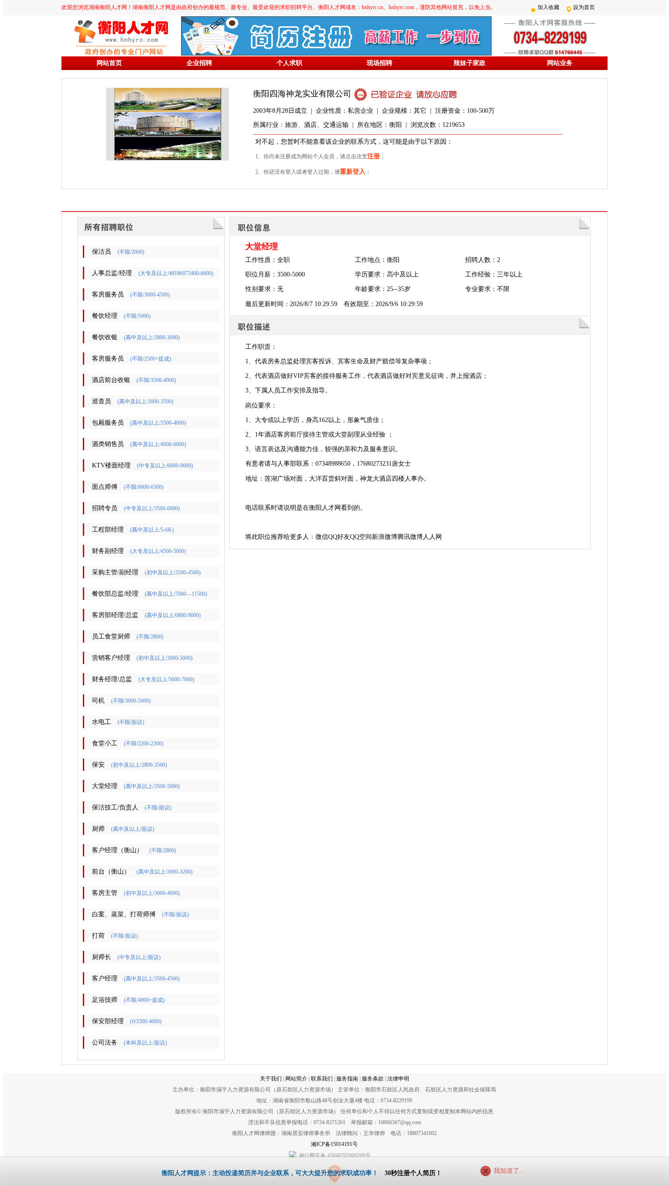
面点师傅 (104, 486)
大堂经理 (104, 786)
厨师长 (101, 957)
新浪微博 (384, 536)
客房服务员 (108, 294)
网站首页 (109, 63)
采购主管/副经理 (115, 572)
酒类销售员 (108, 444)
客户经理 (104, 978)
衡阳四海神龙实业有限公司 (302, 93)
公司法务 (104, 1042)
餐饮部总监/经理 (115, 593)
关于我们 (271, 1078)
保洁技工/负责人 (115, 807)
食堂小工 (104, 743)
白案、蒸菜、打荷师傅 (124, 914)
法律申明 (398, 1078)
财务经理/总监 (112, 679)
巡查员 (101, 401)
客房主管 (104, 893)
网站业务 (560, 63)
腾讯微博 (410, 536)
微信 (321, 536)
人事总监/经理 (112, 273)
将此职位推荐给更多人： (280, 536)
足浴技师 (104, 999)
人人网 (432, 536)
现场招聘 (379, 63)
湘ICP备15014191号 (334, 1144)
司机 (98, 700)
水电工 (101, 722)
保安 (98, 764)
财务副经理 (108, 551)
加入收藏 (548, 7)
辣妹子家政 (470, 63)
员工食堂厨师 (111, 636)
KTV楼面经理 (111, 465)
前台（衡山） (111, 871)
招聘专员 (104, 508)
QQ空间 (361, 536)
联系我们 (322, 1078)
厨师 (98, 828)
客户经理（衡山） (117, 850)
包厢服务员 (108, 422)
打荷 (98, 935)
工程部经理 (108, 529)
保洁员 (101, 251)
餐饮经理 (104, 315)
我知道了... (509, 1170)
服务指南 (347, 1078)
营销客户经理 (111, 657)
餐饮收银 (104, 337)
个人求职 (289, 63)
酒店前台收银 (111, 380)
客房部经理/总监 (115, 615)
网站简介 (296, 1078)
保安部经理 (108, 1021)
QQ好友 (339, 536)
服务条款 (373, 1078)
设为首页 (584, 7)
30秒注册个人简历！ (413, 1173)
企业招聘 (199, 63)
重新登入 (352, 171)
